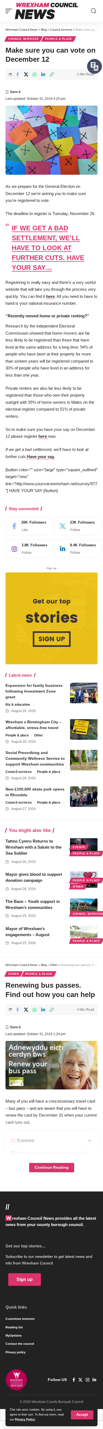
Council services (23, 38)
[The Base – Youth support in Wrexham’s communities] (84, 907)
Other (38, 735)
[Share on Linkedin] (43, 74)
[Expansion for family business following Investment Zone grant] (84, 693)
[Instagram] (28, 549)
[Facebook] (28, 526)
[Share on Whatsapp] (34, 74)
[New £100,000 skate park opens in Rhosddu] (84, 796)
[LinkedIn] (76, 549)
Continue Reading (52, 1167)
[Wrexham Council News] (46, 11)
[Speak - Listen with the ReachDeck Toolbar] (94, 66)
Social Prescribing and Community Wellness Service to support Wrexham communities (35, 758)
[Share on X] (26, 74)
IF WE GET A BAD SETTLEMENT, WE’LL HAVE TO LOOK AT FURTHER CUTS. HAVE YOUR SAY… (48, 247)
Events (79, 847)
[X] (76, 526)
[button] (82, 1414)
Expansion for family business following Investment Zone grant (34, 691)
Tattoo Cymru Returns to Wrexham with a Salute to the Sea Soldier (33, 847)
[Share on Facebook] (17, 74)
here (50, 296)
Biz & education (17, 705)
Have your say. (41, 456)
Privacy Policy (25, 1419)
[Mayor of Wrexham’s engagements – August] (84, 934)
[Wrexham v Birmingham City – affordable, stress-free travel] (84, 729)
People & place (58, 38)
